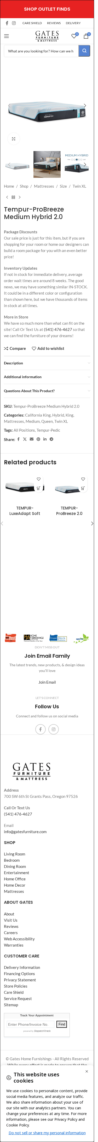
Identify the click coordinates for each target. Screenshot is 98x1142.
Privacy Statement (20, 979)
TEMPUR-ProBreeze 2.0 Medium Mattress (69, 513)
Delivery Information (22, 967)
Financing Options (19, 973)
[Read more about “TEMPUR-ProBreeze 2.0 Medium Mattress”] (83, 488)
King (69, 415)
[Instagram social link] (13, 23)
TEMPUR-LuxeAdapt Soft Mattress (24, 513)
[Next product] (19, 197)
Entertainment (16, 872)
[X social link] (24, 439)
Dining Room (15, 866)
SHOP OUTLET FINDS (47, 9)
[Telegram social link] (51, 439)
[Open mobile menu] (6, 36)
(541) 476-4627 (58, 329)
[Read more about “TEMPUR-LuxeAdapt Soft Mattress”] (38, 488)
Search (84, 51)
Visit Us (11, 920)
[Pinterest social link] (38, 439)
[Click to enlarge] (14, 139)
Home (9, 186)
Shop (24, 186)
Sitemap (11, 1004)
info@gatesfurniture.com (25, 831)
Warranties (14, 945)
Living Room (14, 854)
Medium (33, 421)
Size (63, 186)
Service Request (18, 998)
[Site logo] (47, 35)
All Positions (24, 430)
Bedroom (12, 860)
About (9, 914)
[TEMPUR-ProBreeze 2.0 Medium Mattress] (69, 487)
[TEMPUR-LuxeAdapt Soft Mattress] (25, 487)
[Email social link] (31, 439)
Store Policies (15, 986)
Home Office (15, 878)
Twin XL (79, 186)
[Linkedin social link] (45, 439)
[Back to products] (13, 197)
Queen (47, 421)
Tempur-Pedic (48, 430)
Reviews (11, 926)
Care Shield (14, 992)
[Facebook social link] (7, 23)
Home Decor (14, 885)
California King (38, 415)
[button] (9, 105)
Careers (11, 932)
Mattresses (44, 186)
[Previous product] (7, 197)
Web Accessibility (19, 938)
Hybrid (58, 415)
